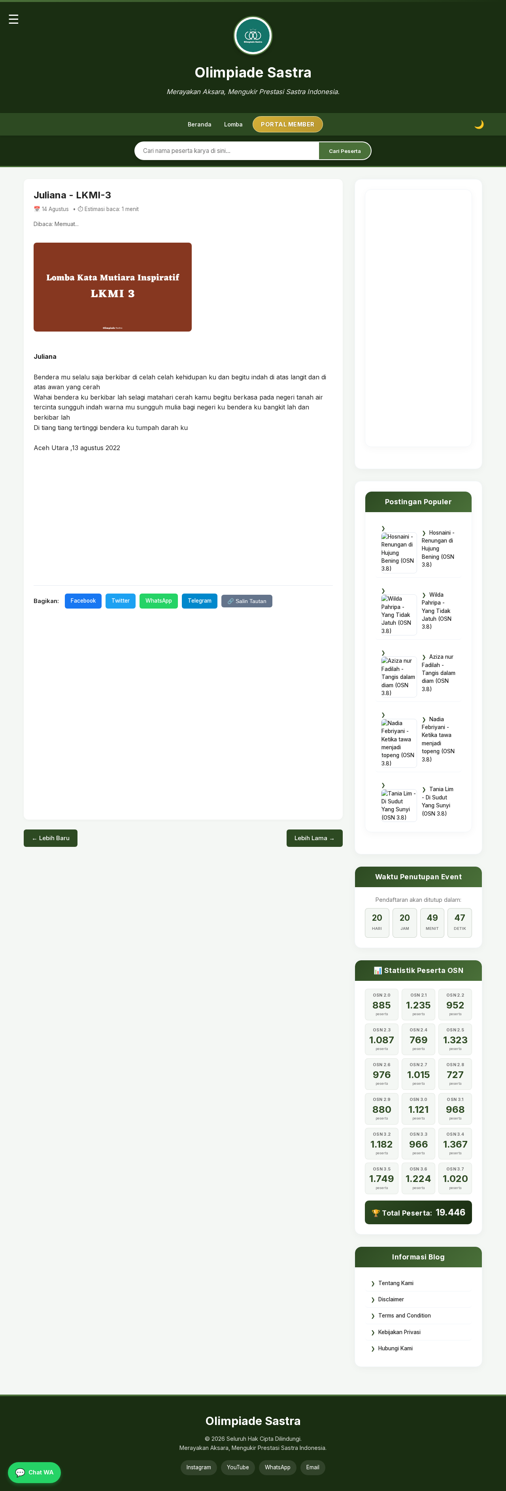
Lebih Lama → (315, 838)
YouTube (238, 1467)
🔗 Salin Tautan (246, 601)
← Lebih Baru (51, 838)
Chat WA (34, 1473)
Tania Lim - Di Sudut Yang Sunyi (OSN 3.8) (437, 801)
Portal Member (288, 124)
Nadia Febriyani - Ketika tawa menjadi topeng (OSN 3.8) (438, 739)
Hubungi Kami (395, 1348)
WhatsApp (158, 601)
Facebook (83, 601)
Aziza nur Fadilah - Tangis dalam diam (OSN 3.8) (438, 673)
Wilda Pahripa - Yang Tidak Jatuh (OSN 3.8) (436, 611)
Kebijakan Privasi (399, 1332)
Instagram (199, 1467)
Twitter (120, 601)
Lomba (233, 124)
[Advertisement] (183, 518)
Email (312, 1467)
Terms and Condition (404, 1315)
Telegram (199, 601)
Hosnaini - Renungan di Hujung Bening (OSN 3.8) (438, 549)
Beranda (199, 124)
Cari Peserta (345, 151)
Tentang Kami (395, 1283)
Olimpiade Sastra (253, 72)
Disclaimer (391, 1299)
